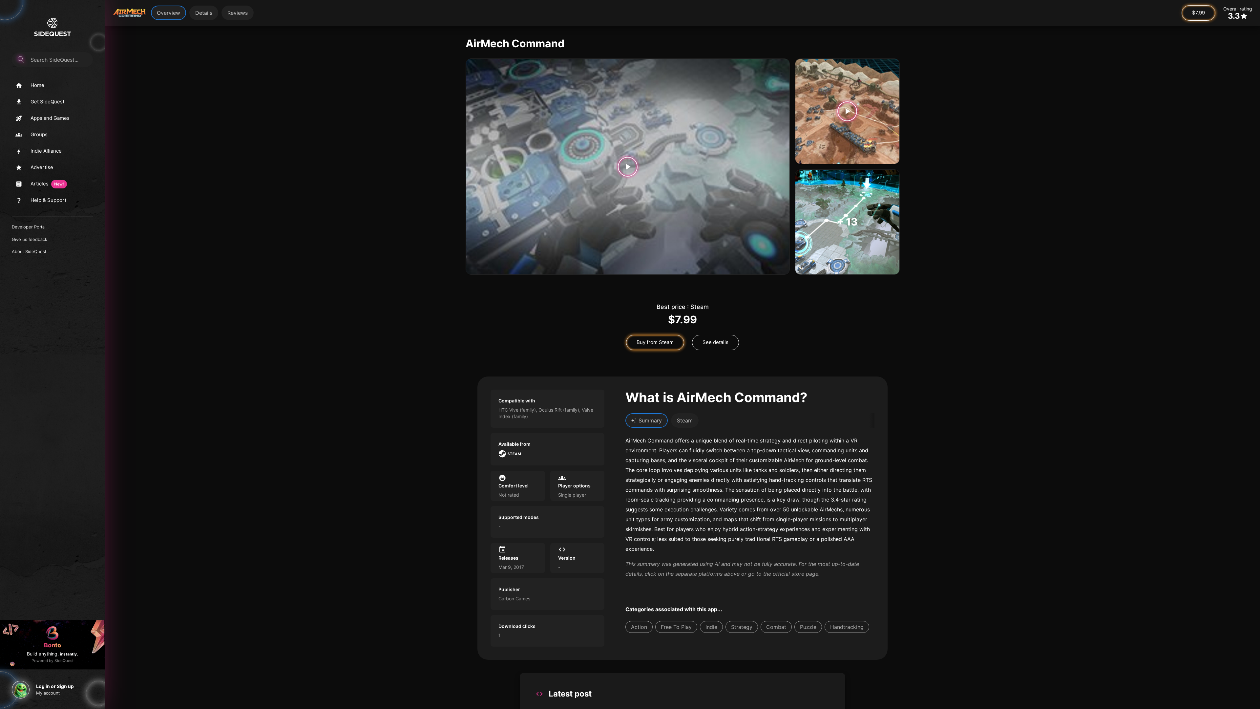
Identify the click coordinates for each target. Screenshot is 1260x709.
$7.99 (1198, 13)
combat (776, 627)
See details (715, 342)
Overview (168, 13)
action (639, 627)
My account (48, 693)
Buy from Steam (655, 342)
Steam (685, 420)
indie (711, 627)
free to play (676, 627)
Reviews (237, 13)
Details (203, 13)
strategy (741, 627)
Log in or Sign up (55, 686)
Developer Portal (29, 226)
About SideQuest (29, 251)
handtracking (847, 627)
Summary (650, 420)
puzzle (808, 627)
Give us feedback (29, 239)
